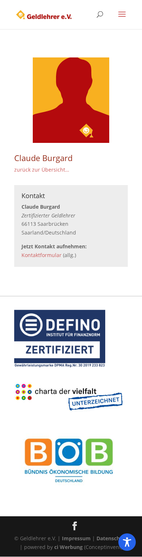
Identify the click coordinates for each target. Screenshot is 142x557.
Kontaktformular (41, 255)
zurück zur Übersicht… (41, 169)
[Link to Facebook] (74, 526)
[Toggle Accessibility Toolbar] (127, 542)
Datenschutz (112, 538)
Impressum (76, 538)
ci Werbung (68, 547)
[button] (122, 19)
